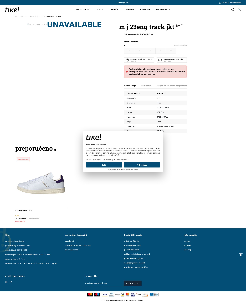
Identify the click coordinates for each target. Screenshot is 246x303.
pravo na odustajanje (133, 258)
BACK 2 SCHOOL (83, 9)
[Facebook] (6, 282)
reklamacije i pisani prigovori (137, 254)
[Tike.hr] (12, 9)
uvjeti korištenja (131, 241)
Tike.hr (17, 17)
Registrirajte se (235, 2)
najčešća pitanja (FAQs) (134, 263)
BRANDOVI (145, 9)
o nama (187, 241)
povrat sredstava (131, 250)
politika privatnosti (132, 245)
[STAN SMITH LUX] (41, 182)
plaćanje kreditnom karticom (78, 245)
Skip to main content (15, 4)
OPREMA (130, 9)
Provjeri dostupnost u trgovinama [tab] (172, 85)
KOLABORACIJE (163, 9)
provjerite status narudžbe (136, 267)
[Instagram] (11, 282)
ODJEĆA (114, 9)
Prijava (224, 2)
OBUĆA (100, 9)
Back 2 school (23, 159)
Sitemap (187, 250)
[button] (233, 9)
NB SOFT (124, 300)
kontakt (187, 245)
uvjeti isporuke (71, 250)
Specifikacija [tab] (130, 85)
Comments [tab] (146, 85)
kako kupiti (69, 241)
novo (40, 17)
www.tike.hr (111, 300)
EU (125, 45)
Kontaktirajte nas (133, 3)
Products (25, 17)
